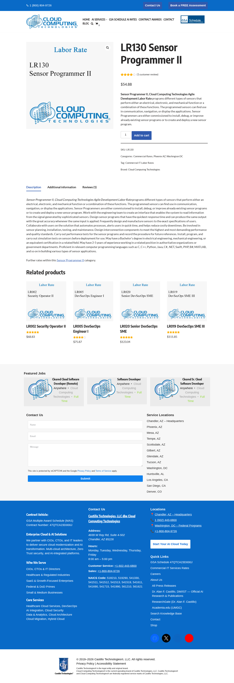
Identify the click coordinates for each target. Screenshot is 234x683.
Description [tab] (33, 187)
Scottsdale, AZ (156, 444)
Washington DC (175, 156)
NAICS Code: (97, 578)
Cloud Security (54, 610)
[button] (106, 19)
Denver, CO (154, 491)
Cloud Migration (36, 619)
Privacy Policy (84, 471)
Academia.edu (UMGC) (167, 607)
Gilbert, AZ (153, 450)
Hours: (93, 546)
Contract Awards (150, 19)
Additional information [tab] (61, 187)
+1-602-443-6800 (125, 565)
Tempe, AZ (153, 438)
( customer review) (147, 74)
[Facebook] (154, 638)
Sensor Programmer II (70, 260)
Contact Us (152, 5)
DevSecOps (69, 606)
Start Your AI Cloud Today (170, 544)
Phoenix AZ (160, 156)
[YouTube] (189, 638)
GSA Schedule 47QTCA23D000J (171, 562)
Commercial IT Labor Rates (139, 163)
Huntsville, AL (155, 474)
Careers (155, 574)
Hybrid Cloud (56, 619)
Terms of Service (103, 471)
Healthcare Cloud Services (43, 606)
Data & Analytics (36, 614)
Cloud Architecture (60, 614)
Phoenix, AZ (154, 427)
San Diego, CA (156, 485)
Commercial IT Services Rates (169, 568)
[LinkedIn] (177, 638)
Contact (168, 19)
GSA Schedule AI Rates (123, 19)
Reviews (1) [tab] (89, 187)
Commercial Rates (143, 156)
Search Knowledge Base (166, 613)
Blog (86, 23)
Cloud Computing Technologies (144, 169)
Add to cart (141, 135)
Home (86, 19)
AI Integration (34, 610)
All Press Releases (164, 585)
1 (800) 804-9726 (41, 5)
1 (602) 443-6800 (166, 520)
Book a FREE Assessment (188, 5)
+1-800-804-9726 (109, 571)
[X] (166, 638)
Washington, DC (157, 468)
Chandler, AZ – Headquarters (165, 421)
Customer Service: (101, 565)
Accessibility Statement (111, 663)
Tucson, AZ (154, 462)
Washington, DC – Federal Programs (178, 525)
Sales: (92, 571)
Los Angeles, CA (157, 479)
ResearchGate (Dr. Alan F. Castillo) (174, 601)
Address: (94, 530)
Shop (153, 625)
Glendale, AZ (155, 456)
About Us (156, 579)
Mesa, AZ (153, 432)
